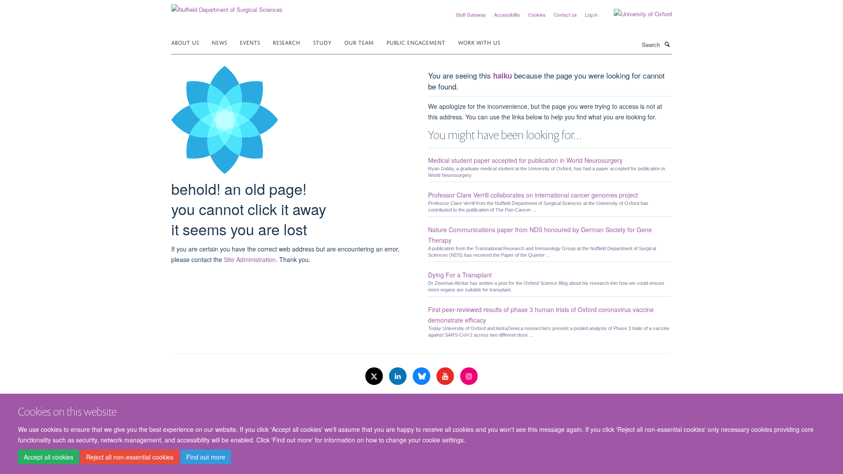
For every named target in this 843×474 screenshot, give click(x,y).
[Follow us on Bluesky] (422, 376)
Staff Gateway (471, 14)
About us (185, 42)
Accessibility (507, 14)
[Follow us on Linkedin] (398, 376)
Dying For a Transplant (460, 274)
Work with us (479, 42)
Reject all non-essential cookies (129, 456)
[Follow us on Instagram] (469, 376)
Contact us (565, 14)
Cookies (537, 14)
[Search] (667, 44)
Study (322, 42)
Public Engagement (415, 42)
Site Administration (250, 259)
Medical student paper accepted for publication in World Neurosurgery (525, 160)
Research (286, 42)
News (219, 42)
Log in (591, 14)
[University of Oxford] (636, 14)
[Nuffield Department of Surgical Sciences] (227, 6)
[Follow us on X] (375, 376)
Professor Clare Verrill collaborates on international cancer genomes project (533, 194)
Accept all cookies (48, 456)
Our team (359, 42)
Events (250, 42)
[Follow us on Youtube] (446, 376)
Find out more (205, 456)
